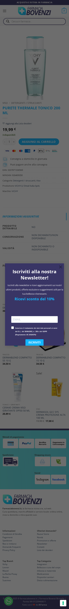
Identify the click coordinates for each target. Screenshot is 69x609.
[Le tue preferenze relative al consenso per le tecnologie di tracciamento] (63, 603)
